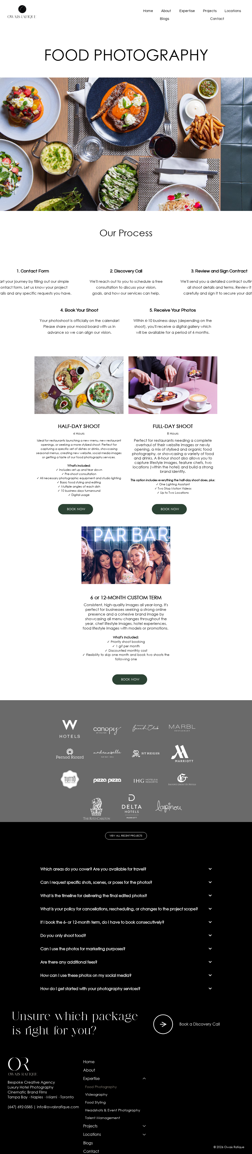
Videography (96, 1094)
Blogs (88, 1142)
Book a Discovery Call (199, 1024)
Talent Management (102, 1117)
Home (88, 1061)
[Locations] (144, 1134)
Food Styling (95, 1102)
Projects (90, 1125)
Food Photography (101, 1086)
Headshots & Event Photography (112, 1110)
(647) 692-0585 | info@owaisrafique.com (43, 1106)
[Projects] (144, 1126)
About (89, 1070)
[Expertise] (144, 1078)
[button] (187, 11)
